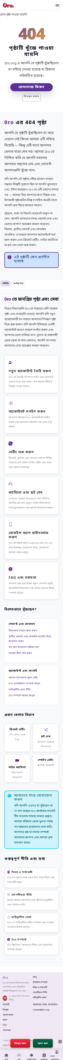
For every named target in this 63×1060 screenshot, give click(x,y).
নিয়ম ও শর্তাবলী (40, 987)
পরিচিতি (5, 283)
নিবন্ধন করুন (31, 96)
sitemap (7, 1030)
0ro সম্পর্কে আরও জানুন (22, 695)
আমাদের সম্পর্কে (40, 982)
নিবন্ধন (6, 1009)
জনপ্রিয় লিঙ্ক (18, 283)
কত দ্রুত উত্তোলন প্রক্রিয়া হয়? (24, 647)
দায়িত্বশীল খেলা (39, 997)
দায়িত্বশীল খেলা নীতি (20, 689)
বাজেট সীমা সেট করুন (20, 653)
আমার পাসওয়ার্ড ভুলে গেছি (23, 677)
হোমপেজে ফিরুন (31, 87)
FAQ (5, 1025)
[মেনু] (57, 5)
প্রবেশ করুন (8, 1015)
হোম (2, 15)
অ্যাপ (5, 1020)
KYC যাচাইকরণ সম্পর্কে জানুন (24, 683)
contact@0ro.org (41, 1009)
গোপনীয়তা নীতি (40, 992)
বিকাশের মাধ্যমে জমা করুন (23, 630)
